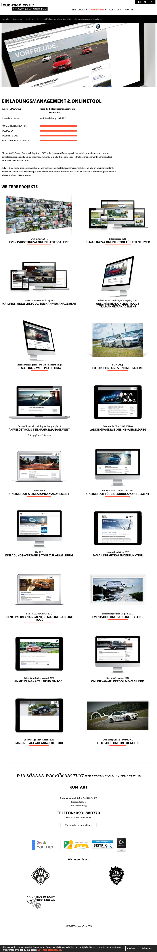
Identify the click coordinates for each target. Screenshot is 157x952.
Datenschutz (85, 926)
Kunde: (5, 109)
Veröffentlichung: (48, 118)
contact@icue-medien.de (78, 817)
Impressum (71, 926)
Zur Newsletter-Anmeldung (78, 825)
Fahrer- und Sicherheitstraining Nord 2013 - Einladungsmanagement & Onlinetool (70, 19)
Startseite (5, 19)
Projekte (29, 19)
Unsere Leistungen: (10, 118)
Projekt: (44, 109)
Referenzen (17, 19)
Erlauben (147, 948)
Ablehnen (131, 948)
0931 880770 (88, 813)
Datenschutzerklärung (49, 949)
